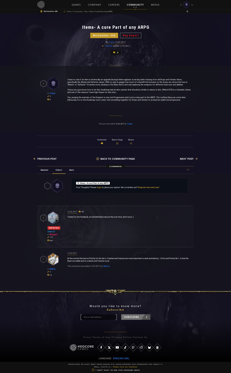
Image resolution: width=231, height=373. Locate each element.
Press (87, 337)
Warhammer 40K (104, 35)
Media (155, 4)
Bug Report (131, 35)
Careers (114, 4)
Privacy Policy (121, 337)
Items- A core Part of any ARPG (94, 183)
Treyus (112, 42)
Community (135, 4)
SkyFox (108, 46)
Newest (44, 170)
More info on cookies (125, 367)
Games (76, 4)
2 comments (115, 166)
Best (71, 170)
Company (94, 4)
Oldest (58, 170)
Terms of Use (101, 337)
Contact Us (140, 337)
